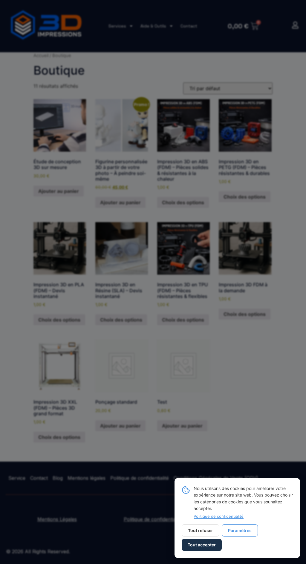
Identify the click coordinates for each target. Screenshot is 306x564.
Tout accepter (202, 544)
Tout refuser (200, 530)
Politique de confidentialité (219, 516)
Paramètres (240, 530)
